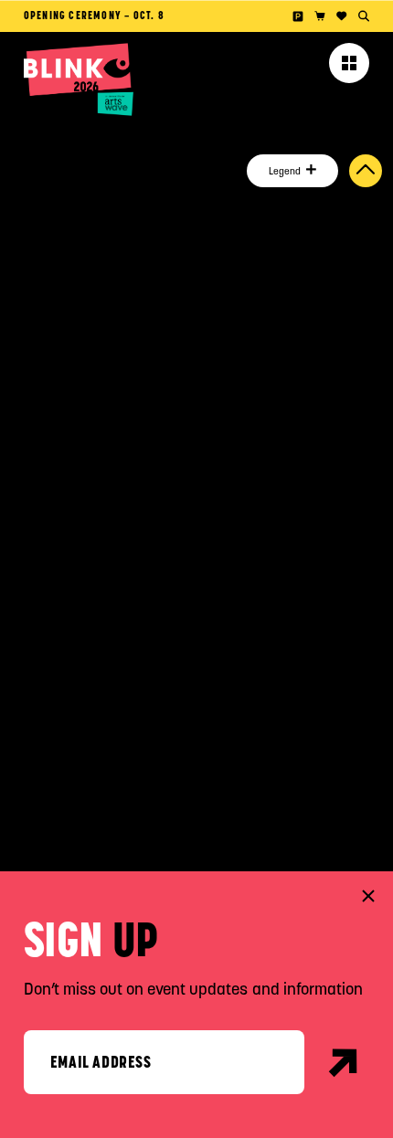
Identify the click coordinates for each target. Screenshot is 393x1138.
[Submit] (344, 1062)
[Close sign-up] (368, 896)
